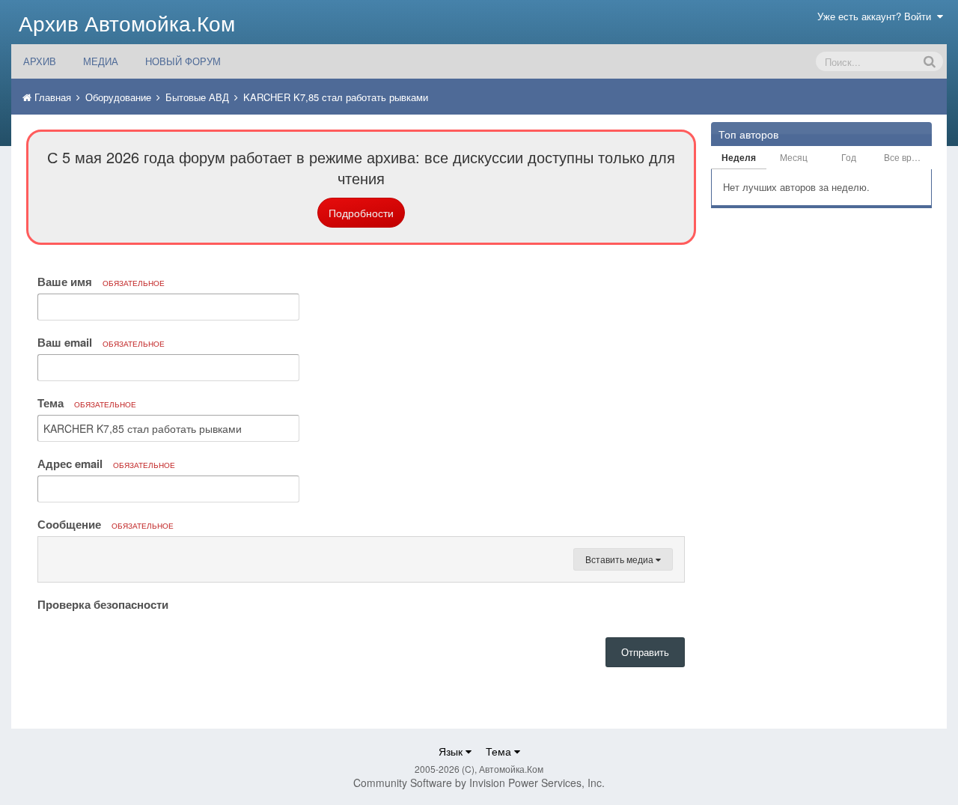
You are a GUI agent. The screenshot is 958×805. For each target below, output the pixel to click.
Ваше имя (101, 281)
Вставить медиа (620, 559)
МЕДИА (100, 61)
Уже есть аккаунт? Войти (877, 16)
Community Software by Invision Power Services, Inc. (479, 782)
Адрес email (106, 463)
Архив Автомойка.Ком (127, 22)
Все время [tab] (906, 157)
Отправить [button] (645, 652)
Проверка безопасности (102, 603)
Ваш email (101, 342)
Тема (86, 403)
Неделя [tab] (738, 157)
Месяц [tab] (794, 157)
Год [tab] (848, 157)
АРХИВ (39, 61)
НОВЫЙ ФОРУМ (183, 61)
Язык (452, 751)
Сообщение (105, 524)
